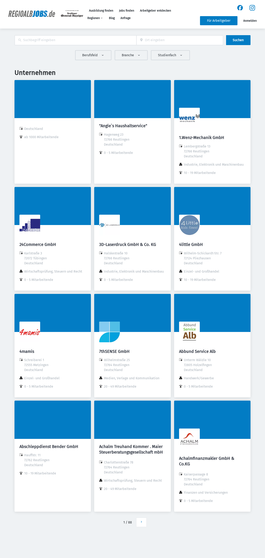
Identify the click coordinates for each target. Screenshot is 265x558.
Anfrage (125, 18)
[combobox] (75, 40)
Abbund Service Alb (197, 351)
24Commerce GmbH (37, 244)
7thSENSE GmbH (114, 351)
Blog (112, 18)
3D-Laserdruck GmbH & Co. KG (127, 244)
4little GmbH (191, 244)
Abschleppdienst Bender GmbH (48, 446)
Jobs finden (126, 10)
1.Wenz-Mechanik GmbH (201, 137)
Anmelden (250, 21)
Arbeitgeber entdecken (155, 10)
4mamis (26, 351)
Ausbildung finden (101, 10)
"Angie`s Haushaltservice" (123, 125)
